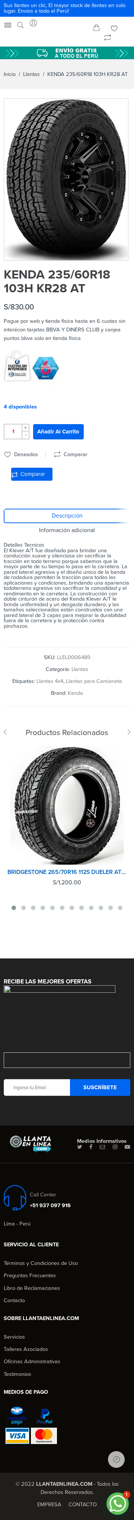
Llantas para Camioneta (94, 681)
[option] (66, 179)
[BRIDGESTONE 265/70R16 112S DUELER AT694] (67, 805)
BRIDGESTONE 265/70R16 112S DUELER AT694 (67, 872)
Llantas (31, 74)
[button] (117, 1503)
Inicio (10, 74)
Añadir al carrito (58, 431)
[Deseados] (114, 29)
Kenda (75, 693)
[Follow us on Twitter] (79, 1147)
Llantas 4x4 (49, 681)
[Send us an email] (102, 1147)
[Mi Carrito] (96, 29)
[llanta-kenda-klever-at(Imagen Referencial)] (66, 179)
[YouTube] (127, 1147)
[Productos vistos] (116, 1459)
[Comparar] (107, 38)
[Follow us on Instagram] (115, 1147)
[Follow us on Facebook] (90, 1147)
